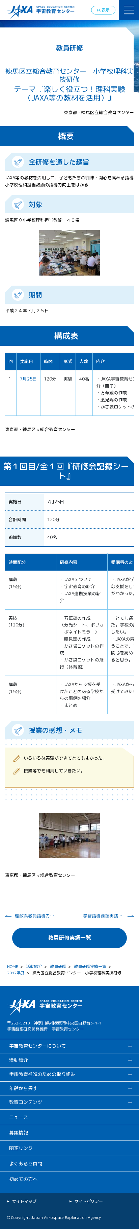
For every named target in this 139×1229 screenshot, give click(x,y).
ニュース (18, 1117)
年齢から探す (23, 1088)
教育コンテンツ (25, 1102)
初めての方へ (23, 1179)
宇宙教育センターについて (37, 1046)
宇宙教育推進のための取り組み (42, 1074)
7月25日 (28, 379)
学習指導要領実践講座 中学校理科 (103, 916)
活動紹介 (34, 966)
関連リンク (21, 1148)
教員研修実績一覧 (69, 937)
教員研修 (58, 966)
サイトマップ (24, 1201)
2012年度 (16, 973)
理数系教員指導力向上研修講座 (35, 916)
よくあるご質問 (25, 1163)
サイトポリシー (89, 1201)
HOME (12, 966)
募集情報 (18, 1132)
